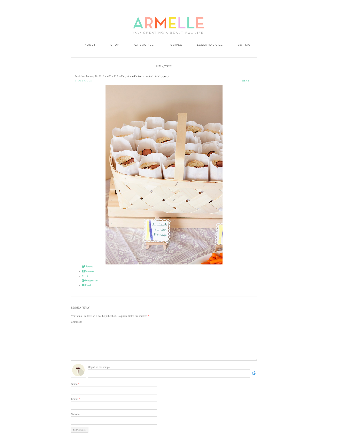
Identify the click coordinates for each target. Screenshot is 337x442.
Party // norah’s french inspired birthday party (145, 76)
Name (75, 384)
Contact (245, 45)
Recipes (175, 45)
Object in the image (99, 367)
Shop (115, 45)
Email (75, 399)
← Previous (83, 80)
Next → (247, 80)
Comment (76, 322)
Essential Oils (210, 45)
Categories (144, 45)
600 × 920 (112, 76)
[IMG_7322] (164, 174)
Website (75, 414)
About (90, 45)
